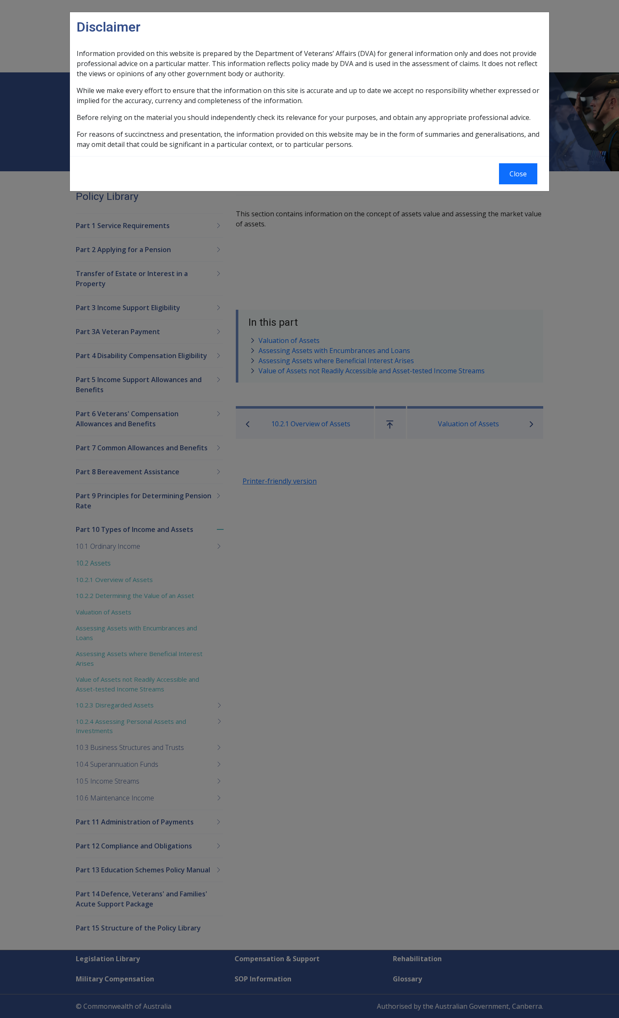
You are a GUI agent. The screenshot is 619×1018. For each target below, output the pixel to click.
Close (518, 173)
